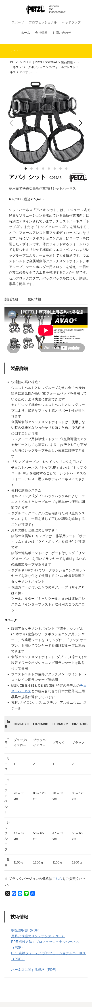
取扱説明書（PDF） (26, 930)
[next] (80, 123)
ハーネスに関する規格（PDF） (34, 969)
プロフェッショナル (43, 22)
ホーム (25, 32)
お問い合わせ (61, 32)
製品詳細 (11, 299)
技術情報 (34, 299)
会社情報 (41, 32)
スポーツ (17, 22)
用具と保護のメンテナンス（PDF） (38, 936)
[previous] (12, 123)
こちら (57, 878)
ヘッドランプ (71, 22)
